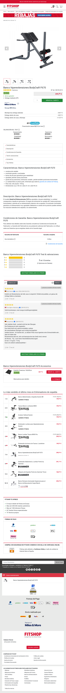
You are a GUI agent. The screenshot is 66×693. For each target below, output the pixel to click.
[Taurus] (23, 409)
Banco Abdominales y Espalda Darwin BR (30, 397)
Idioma (57, 283)
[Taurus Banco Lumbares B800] (14, 408)
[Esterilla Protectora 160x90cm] (9, 372)
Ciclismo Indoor (48, 674)
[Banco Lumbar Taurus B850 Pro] (14, 436)
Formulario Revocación (10, 662)
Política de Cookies (9, 658)
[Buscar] (57, 7)
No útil (12, 299)
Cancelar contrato (33, 647)
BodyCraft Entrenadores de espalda (54, 11)
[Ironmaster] (23, 486)
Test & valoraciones (12, 156)
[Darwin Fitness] (23, 400)
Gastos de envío (8, 660)
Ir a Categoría (56, 379)
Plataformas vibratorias (11, 685)
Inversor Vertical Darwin (25, 415)
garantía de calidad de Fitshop (49, 181)
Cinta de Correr (48, 670)
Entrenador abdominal (50, 681)
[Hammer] (23, 466)
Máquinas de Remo (10, 672)
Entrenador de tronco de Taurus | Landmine (31, 443)
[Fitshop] (13, 6)
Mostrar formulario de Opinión (33, 273)
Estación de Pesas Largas (11, 681)
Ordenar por (11, 283)
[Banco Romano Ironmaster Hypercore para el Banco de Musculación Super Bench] (14, 483)
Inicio (4, 11)
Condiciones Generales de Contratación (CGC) (16, 656)
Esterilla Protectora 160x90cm (23, 370)
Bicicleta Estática (9, 678)
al (10, 642)
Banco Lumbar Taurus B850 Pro (28, 434)
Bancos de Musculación (30, 674)
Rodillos (26, 678)
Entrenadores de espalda (38, 11)
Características (10, 145)
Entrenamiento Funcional (31, 681)
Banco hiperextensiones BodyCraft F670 (30, 452)
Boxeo (26, 676)
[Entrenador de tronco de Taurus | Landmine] (14, 445)
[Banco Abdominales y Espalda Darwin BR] (14, 398)
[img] (18, 103)
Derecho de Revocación (40, 660)
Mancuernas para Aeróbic (21, 379)
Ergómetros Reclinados (50, 676)
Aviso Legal (37, 658)
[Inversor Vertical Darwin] (14, 417)
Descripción (9, 149)
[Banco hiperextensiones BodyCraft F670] (14, 454)
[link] (13, 525)
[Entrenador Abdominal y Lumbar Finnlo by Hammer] (14, 464)
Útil (7, 299)
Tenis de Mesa (8, 674)
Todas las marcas (9, 688)
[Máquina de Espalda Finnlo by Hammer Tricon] (14, 474)
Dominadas (27, 683)
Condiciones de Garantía (13, 152)
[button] (7, 81)
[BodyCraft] (9, 20)
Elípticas (7, 670)
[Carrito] (61, 6)
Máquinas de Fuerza (29, 672)
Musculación (11, 11)
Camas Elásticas (48, 672)
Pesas (6, 676)
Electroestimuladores (49, 683)
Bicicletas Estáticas (29, 670)
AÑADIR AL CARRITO (52, 100)
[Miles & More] (33, 624)
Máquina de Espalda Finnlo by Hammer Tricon (32, 472)
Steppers (46, 678)
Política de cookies (38, 656)
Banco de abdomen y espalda (23, 11)
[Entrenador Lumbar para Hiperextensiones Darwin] (14, 426)
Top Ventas (9, 163)
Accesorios (9, 159)
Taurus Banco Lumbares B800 (27, 406)
